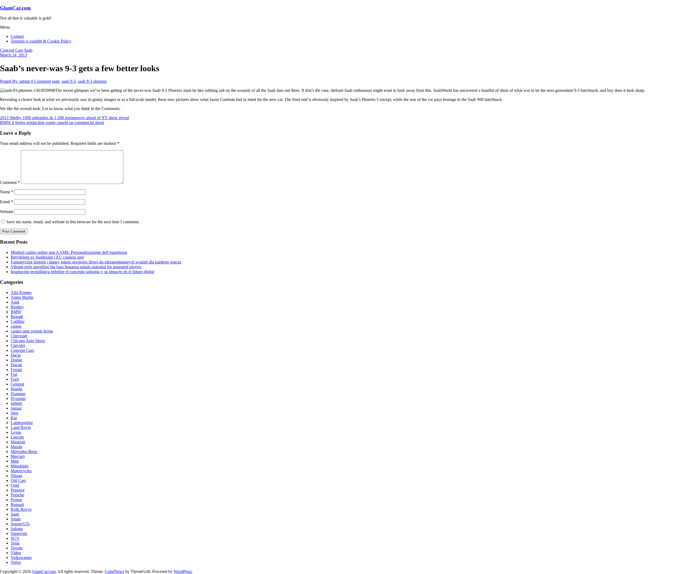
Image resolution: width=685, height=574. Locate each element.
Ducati (16, 364)
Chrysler (18, 345)
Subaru (17, 528)
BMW (16, 311)
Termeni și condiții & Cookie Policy (41, 41)
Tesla (15, 543)
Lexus (16, 432)
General (17, 384)
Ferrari (16, 369)
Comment (10, 182)
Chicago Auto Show (28, 340)
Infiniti (16, 403)
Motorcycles (21, 471)
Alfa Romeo (21, 292)
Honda (16, 389)
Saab (28, 50)
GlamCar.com (15, 8)
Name (6, 192)
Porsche (17, 495)
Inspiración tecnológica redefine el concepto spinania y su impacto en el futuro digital (82, 271)
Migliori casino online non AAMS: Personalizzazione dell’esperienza (69, 252)
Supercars (19, 533)
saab (55, 81)
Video (16, 552)
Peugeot (17, 490)
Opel (15, 485)
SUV (15, 538)
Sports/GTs (20, 524)
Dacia (16, 355)
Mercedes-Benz (24, 451)
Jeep (14, 413)
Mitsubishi (19, 466)
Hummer (18, 393)
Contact (17, 36)
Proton (16, 499)
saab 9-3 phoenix (92, 81)
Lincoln (17, 437)
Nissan (16, 475)
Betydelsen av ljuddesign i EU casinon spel (47, 257)
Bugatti (17, 316)
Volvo (16, 562)
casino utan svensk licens (32, 331)
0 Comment (41, 81)
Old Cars (18, 480)
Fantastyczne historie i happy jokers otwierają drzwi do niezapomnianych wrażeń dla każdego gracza (96, 262)
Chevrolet (19, 336)
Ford (15, 379)
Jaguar (16, 408)
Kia (14, 418)
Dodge (16, 360)
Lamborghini (22, 422)
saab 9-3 (69, 81)
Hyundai (18, 398)
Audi (15, 302)
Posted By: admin (15, 81)
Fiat (14, 374)
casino (16, 326)
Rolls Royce (21, 509)
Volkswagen (21, 557)
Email (6, 201)
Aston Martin (22, 297)
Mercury (18, 456)
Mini (15, 461)
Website (6, 211)
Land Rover (21, 427)
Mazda (16, 446)
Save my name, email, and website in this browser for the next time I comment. (72, 222)
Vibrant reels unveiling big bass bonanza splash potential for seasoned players (76, 267)
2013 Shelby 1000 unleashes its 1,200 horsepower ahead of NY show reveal (64, 117)
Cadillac (18, 321)
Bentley (17, 307)
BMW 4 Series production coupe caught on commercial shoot (52, 122)
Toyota (16, 548)
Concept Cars (11, 50)
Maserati (18, 442)
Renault (17, 504)
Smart (16, 519)
